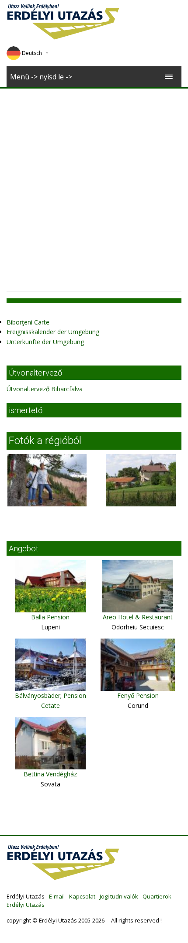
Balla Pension (50, 617)
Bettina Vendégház (50, 774)
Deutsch (32, 53)
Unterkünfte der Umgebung (45, 342)
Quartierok (157, 896)
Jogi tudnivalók (119, 896)
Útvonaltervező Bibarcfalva (45, 389)
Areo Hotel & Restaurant (138, 617)
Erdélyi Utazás (26, 905)
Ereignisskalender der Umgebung (53, 332)
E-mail (57, 896)
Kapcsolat (82, 896)
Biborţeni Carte (28, 322)
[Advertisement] (94, 186)
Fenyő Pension (138, 695)
